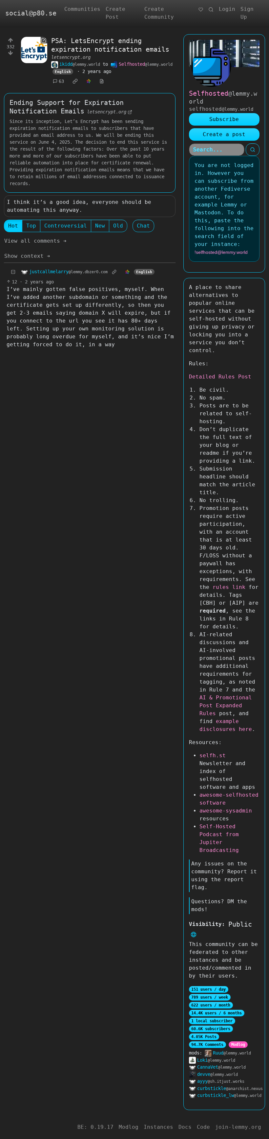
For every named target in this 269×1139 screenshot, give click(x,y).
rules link (229, 587)
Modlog (238, 1044)
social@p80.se (30, 13)
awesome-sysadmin (225, 811)
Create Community (159, 13)
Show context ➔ (27, 256)
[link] (75, 81)
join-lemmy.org (238, 1127)
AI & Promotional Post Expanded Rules (225, 705)
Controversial (65, 226)
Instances (158, 1127)
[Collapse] (13, 272)
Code (203, 1127)
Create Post (115, 13)
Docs (185, 1127)
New (100, 226)
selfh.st (212, 755)
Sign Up (247, 13)
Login (227, 9)
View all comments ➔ (35, 241)
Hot (13, 226)
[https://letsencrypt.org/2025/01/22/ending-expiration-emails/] (34, 50)
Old (118, 226)
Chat (143, 226)
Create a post (224, 134)
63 (61, 81)
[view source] (101, 81)
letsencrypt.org (71, 57)
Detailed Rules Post (220, 377)
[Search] (211, 9)
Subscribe (224, 119)
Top (31, 226)
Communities (82, 9)
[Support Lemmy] (201, 9)
